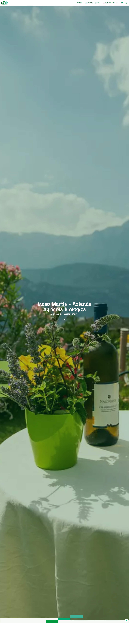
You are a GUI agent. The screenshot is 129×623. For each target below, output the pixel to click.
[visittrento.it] (4, 3)
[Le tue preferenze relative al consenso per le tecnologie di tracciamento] (126, 620)
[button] (122, 3)
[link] (89, 3)
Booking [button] (79, 2)
